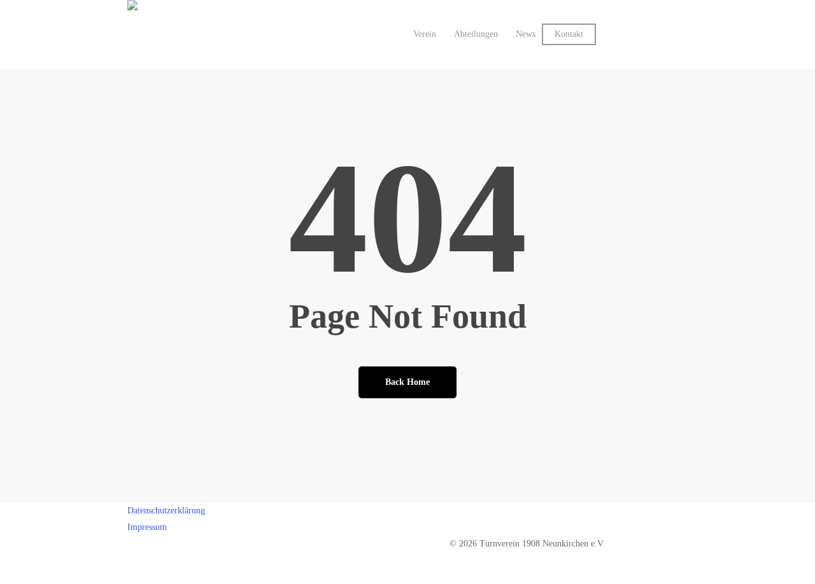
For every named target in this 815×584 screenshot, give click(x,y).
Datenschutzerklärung (166, 510)
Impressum (147, 527)
